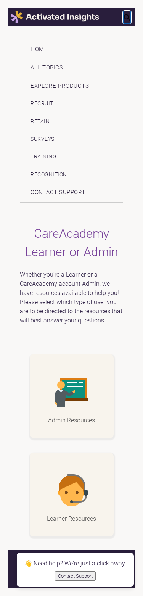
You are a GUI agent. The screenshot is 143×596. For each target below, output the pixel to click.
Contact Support (58, 192)
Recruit (42, 103)
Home (39, 49)
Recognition (49, 174)
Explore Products (60, 85)
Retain (40, 121)
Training (43, 156)
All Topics (47, 67)
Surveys (43, 139)
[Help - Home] (72, 17)
